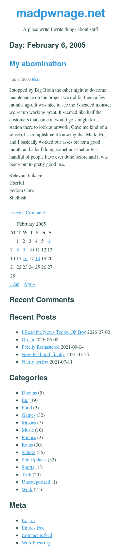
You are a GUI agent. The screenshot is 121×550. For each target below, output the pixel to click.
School (28, 452)
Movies (29, 422)
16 (25, 258)
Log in (28, 520)
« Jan (14, 284)
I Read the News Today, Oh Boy (54, 332)
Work (27, 489)
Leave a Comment (27, 212)
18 (37, 258)
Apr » (29, 284)
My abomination (37, 63)
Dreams (29, 392)
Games (28, 415)
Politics (29, 437)
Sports (28, 467)
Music (28, 429)
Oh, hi (28, 339)
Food (27, 407)
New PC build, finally (43, 354)
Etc (25, 400)
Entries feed (33, 527)
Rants (27, 444)
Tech (26, 474)
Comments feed (37, 535)
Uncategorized (36, 481)
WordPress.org (36, 542)
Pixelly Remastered (41, 346)
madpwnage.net (60, 12)
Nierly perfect (35, 361)
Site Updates (34, 459)
